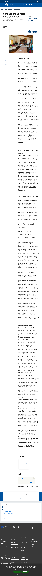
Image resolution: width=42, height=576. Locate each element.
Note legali (23, 561)
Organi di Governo (4, 535)
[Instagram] (29, 4)
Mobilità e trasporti (14, 547)
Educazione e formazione (25, 535)
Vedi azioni (35, 14)
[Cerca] (39, 4)
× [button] (40, 564)
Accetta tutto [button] (17, 571)
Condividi (29, 14)
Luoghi (32, 544)
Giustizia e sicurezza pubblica (24, 538)
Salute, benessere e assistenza (24, 546)
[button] (21, 574)
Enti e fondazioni (3, 541)
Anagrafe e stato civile (15, 535)
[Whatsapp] (34, 4)
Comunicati (10, 9)
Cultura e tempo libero (15, 537)
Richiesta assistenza (14, 562)
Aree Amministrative (4, 537)
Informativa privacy (24, 559)
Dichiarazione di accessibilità (24, 563)
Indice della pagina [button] (7, 56)
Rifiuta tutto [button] (25, 571)
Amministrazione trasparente (24, 556)
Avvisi (32, 539)
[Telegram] (31, 4)
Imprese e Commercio (14, 541)
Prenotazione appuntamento (13, 556)
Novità (6, 9)
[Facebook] (26, 4)
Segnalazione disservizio (15, 559)
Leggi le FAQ (13, 561)
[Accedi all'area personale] (37, 1)
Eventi (32, 546)
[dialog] (21, 570)
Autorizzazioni (23, 549)
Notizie (32, 535)
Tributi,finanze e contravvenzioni (24, 541)
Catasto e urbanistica (14, 544)
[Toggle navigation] (2, 4)
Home (2, 9)
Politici (2, 543)
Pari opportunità (17, 9)
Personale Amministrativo (5, 545)
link (30, 569)
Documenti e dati (4, 546)
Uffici (1, 539)
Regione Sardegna (5, 1)
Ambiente (23, 544)
